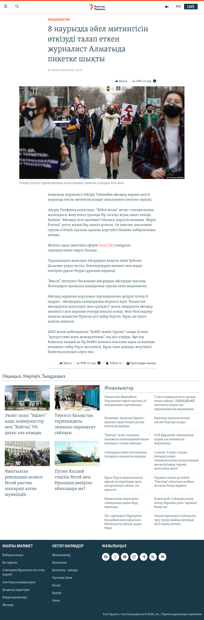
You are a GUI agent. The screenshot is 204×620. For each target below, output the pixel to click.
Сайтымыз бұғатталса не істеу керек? (23, 572)
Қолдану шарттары (15, 589)
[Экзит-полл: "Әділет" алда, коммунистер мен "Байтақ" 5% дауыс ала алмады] (27, 397)
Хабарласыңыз (12, 555)
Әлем (56, 600)
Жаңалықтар (61, 555)
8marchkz (106, 245)
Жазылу (8, 605)
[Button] (121, 81)
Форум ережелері (14, 597)
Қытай (56, 593)
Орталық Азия (62, 577)
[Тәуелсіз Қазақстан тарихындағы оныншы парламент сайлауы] (77, 397)
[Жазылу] (162, 557)
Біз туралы (9, 562)
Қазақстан (59, 562)
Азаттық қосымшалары (18, 582)
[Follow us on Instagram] (134, 557)
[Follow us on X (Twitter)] (115, 557)
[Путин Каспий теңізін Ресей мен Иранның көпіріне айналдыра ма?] (77, 453)
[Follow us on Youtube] (124, 557)
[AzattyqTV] (167, 7)
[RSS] (153, 557)
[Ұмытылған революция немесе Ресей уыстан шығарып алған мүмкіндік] (27, 453)
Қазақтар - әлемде (65, 570)
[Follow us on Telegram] (143, 557)
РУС (178, 6)
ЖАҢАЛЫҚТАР (59, 20)
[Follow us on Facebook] (106, 557)
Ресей (56, 585)
